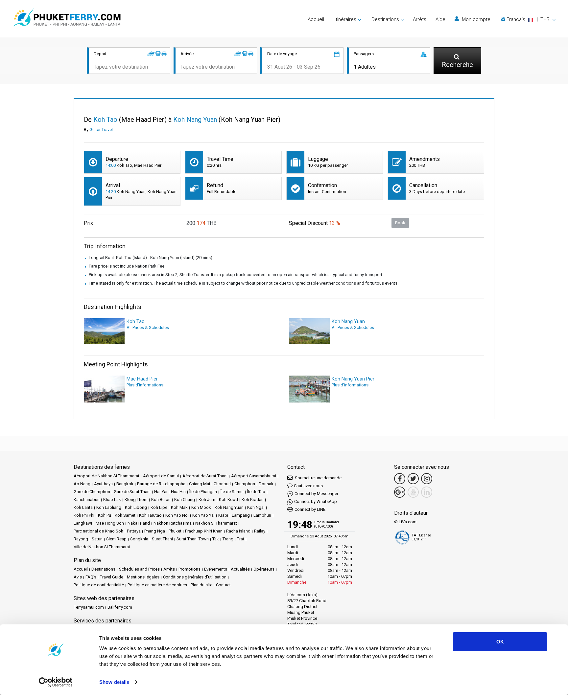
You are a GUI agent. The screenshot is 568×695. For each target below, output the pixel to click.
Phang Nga (154, 531)
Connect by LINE (310, 509)
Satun (97, 538)
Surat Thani (162, 538)
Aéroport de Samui (161, 475)
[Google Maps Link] (399, 492)
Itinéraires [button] (345, 19)
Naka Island (139, 523)
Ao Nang (82, 483)
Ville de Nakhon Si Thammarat (102, 546)
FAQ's (90, 577)
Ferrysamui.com (89, 607)
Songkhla (139, 538)
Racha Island (238, 531)
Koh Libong (136, 507)
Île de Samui (232, 491)
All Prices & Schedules (148, 327)
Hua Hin (178, 491)
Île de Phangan (203, 491)
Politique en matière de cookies (157, 584)
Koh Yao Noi (177, 515)
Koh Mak (179, 507)
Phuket (175, 531)
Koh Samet (125, 515)
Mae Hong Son (110, 523)
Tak (215, 538)
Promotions (189, 569)
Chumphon (244, 483)
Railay (259, 531)
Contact (223, 584)
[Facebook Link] (399, 478)
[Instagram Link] (426, 478)
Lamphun (262, 515)
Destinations (103, 569)
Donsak (266, 483)
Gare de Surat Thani (132, 491)
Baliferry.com (119, 607)
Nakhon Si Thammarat (216, 523)
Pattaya (134, 531)
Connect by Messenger (316, 493)
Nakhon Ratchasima (173, 523)
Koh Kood (228, 499)
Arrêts (419, 19)
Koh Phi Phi (84, 515)
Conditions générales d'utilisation (194, 577)
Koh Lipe (159, 507)
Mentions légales (143, 577)
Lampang (241, 515)
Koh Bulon (161, 499)
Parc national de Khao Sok (98, 531)
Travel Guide (111, 577)
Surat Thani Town (193, 538)
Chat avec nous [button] (308, 485)
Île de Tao (256, 491)
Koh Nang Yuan (229, 507)
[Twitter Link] (413, 478)
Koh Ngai (256, 507)
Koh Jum (207, 499)
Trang (228, 538)
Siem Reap (116, 538)
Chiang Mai (199, 483)
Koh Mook (201, 507)
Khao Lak (112, 499)
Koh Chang (184, 499)
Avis (78, 577)
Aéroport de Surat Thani (204, 475)
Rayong (81, 538)
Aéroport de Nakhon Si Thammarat (106, 475)
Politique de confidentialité (99, 584)
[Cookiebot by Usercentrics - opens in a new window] (55, 682)
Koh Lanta (83, 507)
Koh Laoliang (108, 507)
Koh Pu (104, 515)
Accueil (316, 19)
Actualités (240, 569)
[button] (528, 19)
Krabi (223, 515)
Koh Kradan (253, 499)
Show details (114, 682)
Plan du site (201, 584)
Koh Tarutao (150, 515)
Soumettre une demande (318, 477)
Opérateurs (263, 569)
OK (500, 641)
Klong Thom (136, 499)
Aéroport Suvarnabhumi (253, 475)
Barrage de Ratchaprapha (161, 483)
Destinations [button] (385, 19)
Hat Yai (160, 491)
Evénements (215, 569)
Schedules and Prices (139, 569)
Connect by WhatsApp (315, 501)
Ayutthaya (103, 483)
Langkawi (83, 523)
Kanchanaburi (87, 499)
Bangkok (124, 483)
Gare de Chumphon (92, 491)
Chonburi (222, 483)
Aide (440, 19)
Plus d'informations (145, 384)
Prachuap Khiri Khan (204, 531)
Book (400, 222)
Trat (240, 538)
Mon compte (475, 19)
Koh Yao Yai (203, 515)
